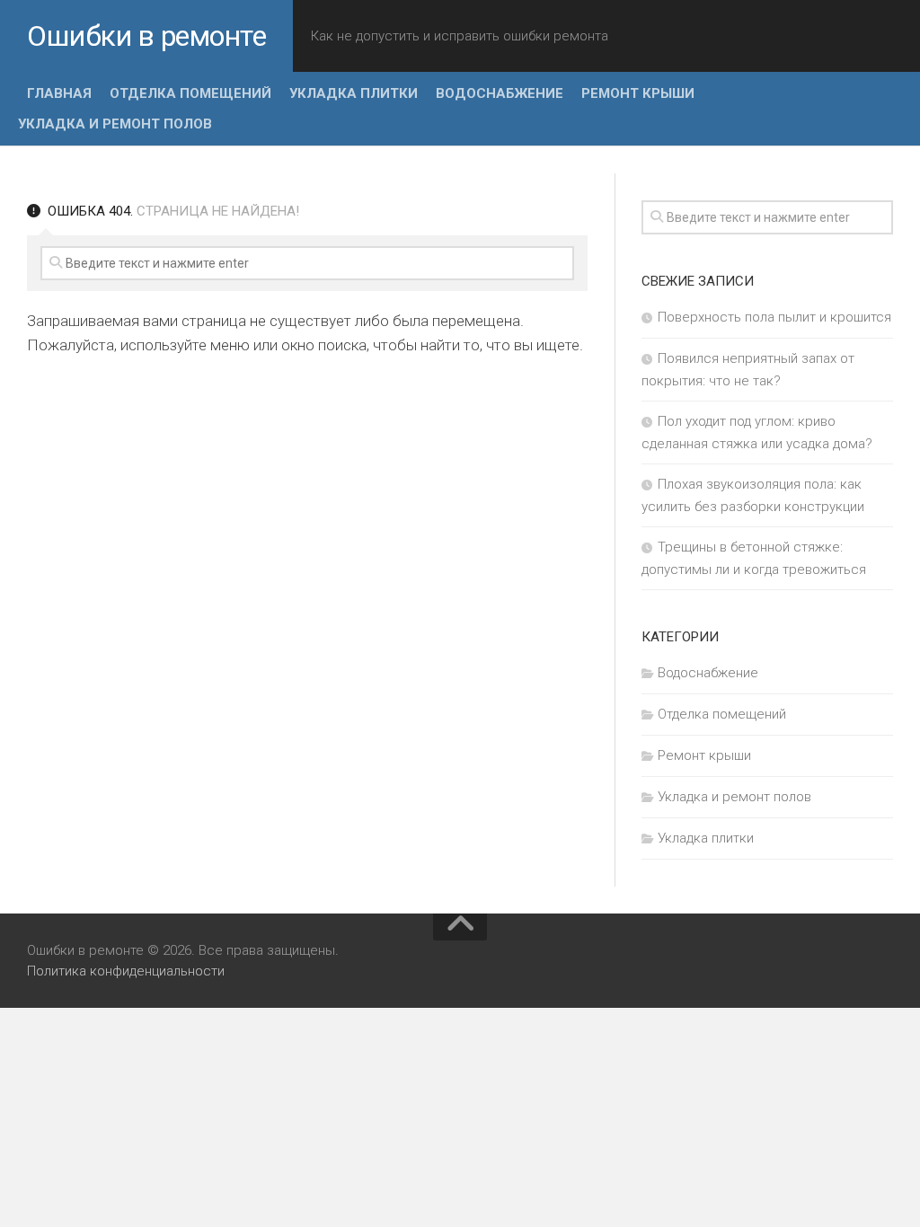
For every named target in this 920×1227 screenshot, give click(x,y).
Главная (59, 93)
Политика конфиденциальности (126, 971)
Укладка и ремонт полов (115, 124)
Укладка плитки (353, 93)
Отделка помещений (190, 93)
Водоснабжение (499, 93)
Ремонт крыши (637, 93)
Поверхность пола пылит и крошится (774, 317)
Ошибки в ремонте (146, 36)
